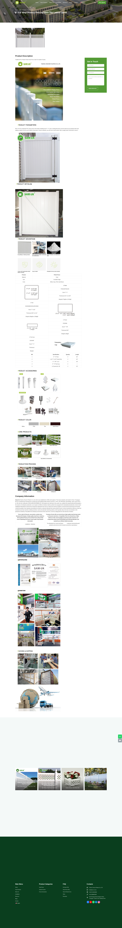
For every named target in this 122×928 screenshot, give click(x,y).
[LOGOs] (20, 2)
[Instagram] (99, 902)
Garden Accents (42, 889)
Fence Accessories (43, 891)
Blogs (16, 898)
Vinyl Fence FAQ (66, 889)
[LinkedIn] (96, 902)
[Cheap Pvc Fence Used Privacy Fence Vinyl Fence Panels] (26, 779)
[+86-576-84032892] (88, 892)
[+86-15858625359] (88, 894)
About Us (17, 891)
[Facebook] (88, 902)
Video (64, 894)
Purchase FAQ (66, 887)
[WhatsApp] (93, 902)
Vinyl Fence (41, 887)
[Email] (120, 740)
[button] (48, 2)
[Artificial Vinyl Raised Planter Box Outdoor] (73, 779)
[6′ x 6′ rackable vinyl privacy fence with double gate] (96, 779)
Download (65, 896)
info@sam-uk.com (92, 889)
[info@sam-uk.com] (88, 889)
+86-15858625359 (93, 894)
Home (16, 887)
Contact (16, 900)
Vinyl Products (18, 889)
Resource (17, 896)
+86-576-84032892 (93, 892)
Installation (17, 894)
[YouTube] (90, 902)
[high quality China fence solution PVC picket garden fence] (49, 779)
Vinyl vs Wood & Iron (67, 891)
